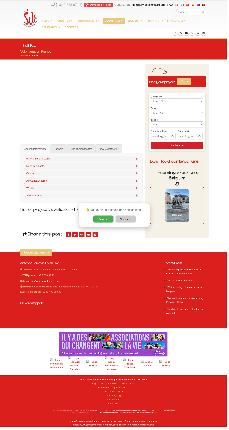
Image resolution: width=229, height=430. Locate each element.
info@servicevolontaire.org (148, 4)
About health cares (36, 180)
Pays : (154, 108)
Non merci (125, 218)
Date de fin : (185, 131)
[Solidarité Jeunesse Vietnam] (148, 364)
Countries (112, 21)
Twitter (75, 234)
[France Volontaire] (129, 363)
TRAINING (153, 21)
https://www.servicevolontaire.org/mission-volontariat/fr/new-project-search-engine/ (113, 421)
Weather (31, 188)
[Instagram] (192, 33)
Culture (30, 173)
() (69, 5)
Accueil (24, 55)
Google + (81, 234)
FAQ (170, 4)
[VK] (203, 33)
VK (95, 234)
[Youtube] (186, 33)
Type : (154, 119)
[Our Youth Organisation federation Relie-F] (93, 364)
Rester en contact (36, 253)
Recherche (177, 145)
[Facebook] (175, 33)
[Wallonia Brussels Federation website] (74, 363)
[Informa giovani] (166, 364)
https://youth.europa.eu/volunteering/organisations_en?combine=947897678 (127, 412)
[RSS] (180, 33)
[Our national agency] (111, 363)
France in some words (38, 158)
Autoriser (103, 218)
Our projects (87, 21)
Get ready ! (49, 27)
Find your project (169, 81)
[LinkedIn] (197, 33)
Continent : (157, 96)
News (45, 21)
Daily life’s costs (35, 165)
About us (63, 21)
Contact (119, 4)
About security (34, 195)
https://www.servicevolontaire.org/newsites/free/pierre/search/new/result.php (113, 424)
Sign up (133, 21)
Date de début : (159, 131)
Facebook (68, 234)
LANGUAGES (175, 21)
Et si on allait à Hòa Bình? (180, 280)
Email (88, 234)
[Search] (203, 12)
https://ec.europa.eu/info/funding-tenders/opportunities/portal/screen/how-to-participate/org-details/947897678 (132, 410)
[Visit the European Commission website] (56, 363)
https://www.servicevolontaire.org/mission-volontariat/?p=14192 (113, 379)
